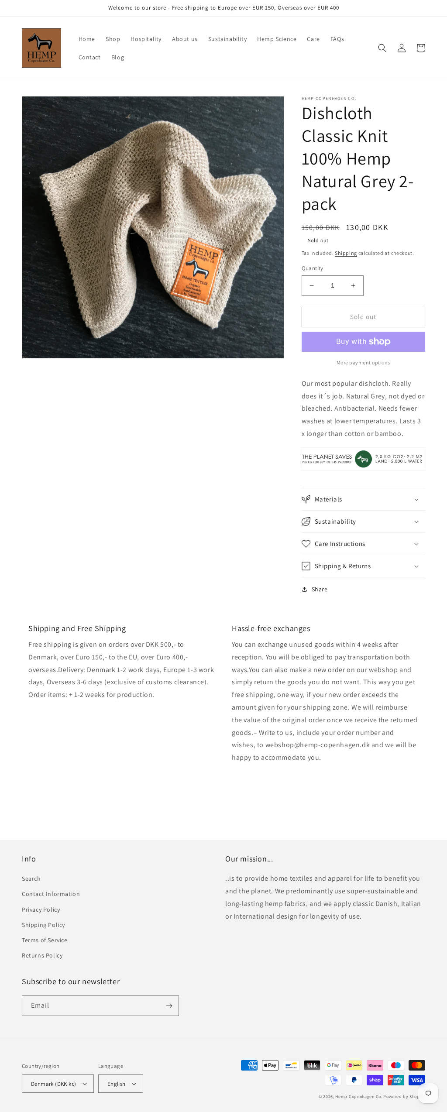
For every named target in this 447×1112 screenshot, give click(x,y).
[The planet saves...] (363, 470)
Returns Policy (42, 955)
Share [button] (320, 589)
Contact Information (51, 894)
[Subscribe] (169, 1005)
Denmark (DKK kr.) (53, 1084)
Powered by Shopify (404, 1096)
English (116, 1084)
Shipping (346, 253)
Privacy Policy (41, 909)
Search (31, 878)
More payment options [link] (363, 362)
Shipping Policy (43, 925)
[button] (382, 48)
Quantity (312, 268)
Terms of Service (45, 940)
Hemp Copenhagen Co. (358, 1096)
